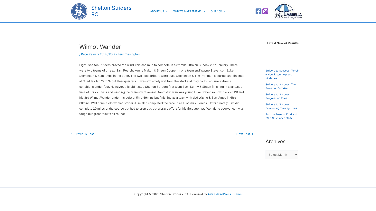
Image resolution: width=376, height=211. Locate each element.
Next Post (244, 133)
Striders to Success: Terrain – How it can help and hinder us (282, 74)
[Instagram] (265, 11)
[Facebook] (258, 11)
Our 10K (216, 11)
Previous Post (82, 133)
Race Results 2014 (94, 54)
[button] (166, 11)
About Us (157, 11)
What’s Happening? (187, 11)
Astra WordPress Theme (225, 194)
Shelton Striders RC (111, 11)
